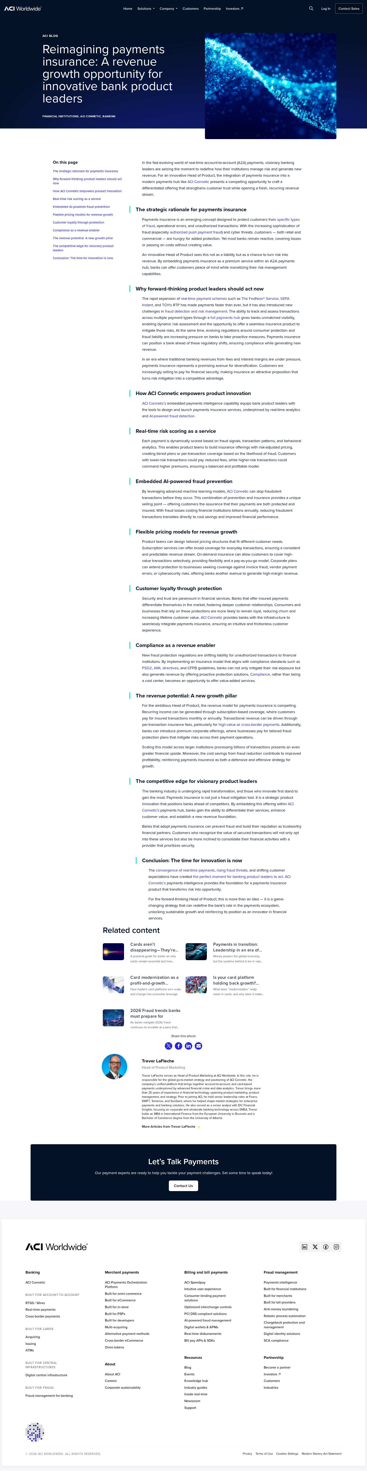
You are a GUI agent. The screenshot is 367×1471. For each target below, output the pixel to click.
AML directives (165, 668)
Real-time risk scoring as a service (77, 199)
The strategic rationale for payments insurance (85, 171)
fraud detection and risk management (195, 311)
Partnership (212, 8)
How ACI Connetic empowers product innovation (87, 191)
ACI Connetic (90, 116)
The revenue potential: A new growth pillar (83, 238)
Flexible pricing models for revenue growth (83, 214)
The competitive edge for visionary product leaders (83, 248)
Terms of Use (264, 1454)
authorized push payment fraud (195, 232)
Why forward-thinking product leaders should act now (87, 181)
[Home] (56, 1246)
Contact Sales (349, 8)
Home (127, 8)
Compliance (259, 674)
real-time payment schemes (203, 298)
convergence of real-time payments (185, 870)
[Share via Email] (198, 1046)
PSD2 (147, 668)
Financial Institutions (60, 116)
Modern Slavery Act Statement (322, 1454)
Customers (191, 8)
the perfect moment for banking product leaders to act (237, 876)
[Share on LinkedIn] (188, 1046)
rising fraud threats (231, 870)
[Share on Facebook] (178, 1046)
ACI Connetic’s (154, 403)
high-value (226, 724)
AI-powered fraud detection (171, 416)
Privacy (247, 1454)
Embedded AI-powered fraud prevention (81, 207)
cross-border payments (259, 724)
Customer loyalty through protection (78, 222)
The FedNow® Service (259, 298)
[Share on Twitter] (169, 1046)
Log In (325, 8)
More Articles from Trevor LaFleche (168, 1126)
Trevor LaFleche (158, 1060)
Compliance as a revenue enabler (76, 230)
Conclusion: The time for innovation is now (83, 258)
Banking (109, 116)
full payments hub (224, 317)
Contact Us (183, 1185)
